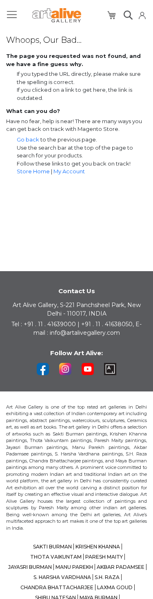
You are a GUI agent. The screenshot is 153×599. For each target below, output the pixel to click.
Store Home (33, 171)
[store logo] (56, 15)
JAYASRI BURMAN (30, 567)
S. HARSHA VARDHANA (62, 577)
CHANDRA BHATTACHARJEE (56, 587)
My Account (69, 171)
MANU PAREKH (74, 567)
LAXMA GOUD (115, 587)
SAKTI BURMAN (52, 547)
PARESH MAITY (104, 557)
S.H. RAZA (107, 577)
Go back (28, 139)
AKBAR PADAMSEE (120, 567)
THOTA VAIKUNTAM (56, 557)
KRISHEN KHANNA (97, 547)
